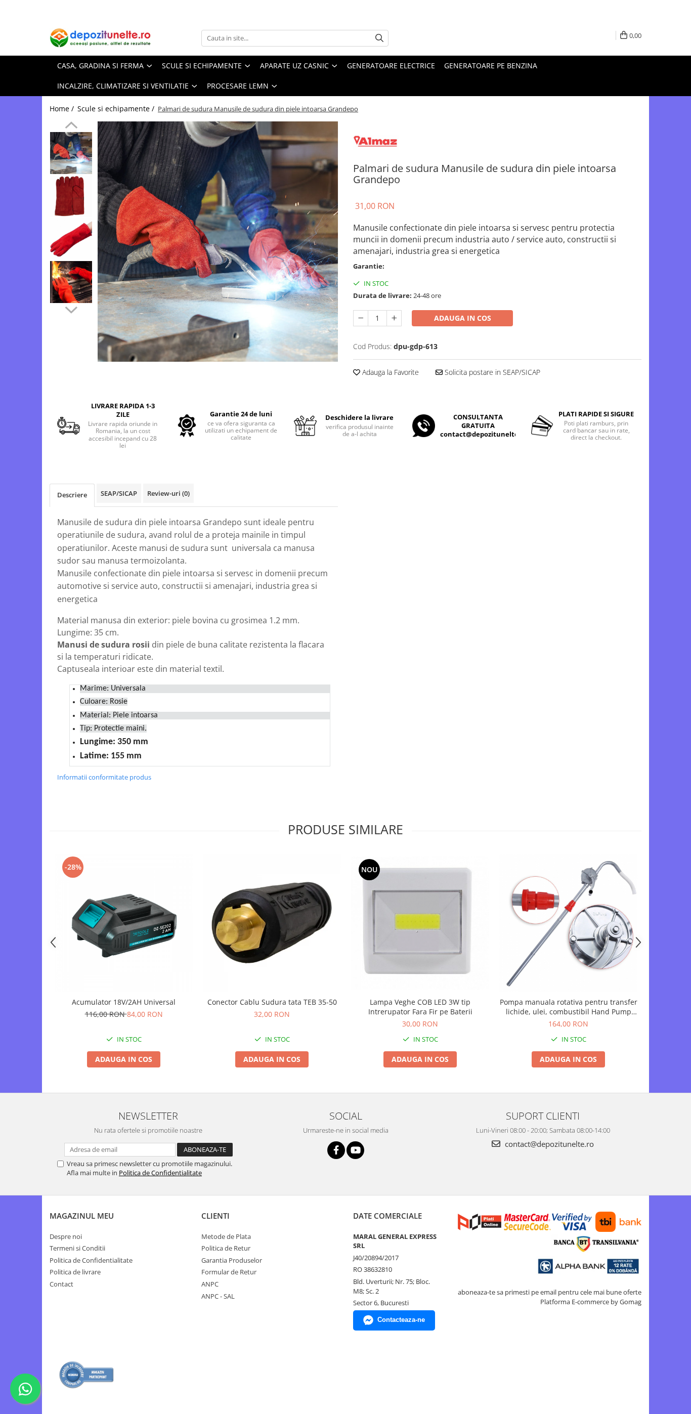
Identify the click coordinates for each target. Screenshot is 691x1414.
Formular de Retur (228, 1271)
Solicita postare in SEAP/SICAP (491, 372)
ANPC (210, 1284)
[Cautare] (379, 38)
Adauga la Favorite (389, 372)
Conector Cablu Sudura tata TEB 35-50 (272, 1002)
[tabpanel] (218, 241)
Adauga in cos (462, 318)
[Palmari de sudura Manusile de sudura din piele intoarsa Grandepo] (218, 241)
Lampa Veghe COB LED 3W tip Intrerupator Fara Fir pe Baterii (420, 1006)
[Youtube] (355, 1150)
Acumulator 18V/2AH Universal (124, 1002)
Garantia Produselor (231, 1260)
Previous (71, 126)
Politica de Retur (225, 1248)
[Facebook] (336, 1150)
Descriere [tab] (72, 494)
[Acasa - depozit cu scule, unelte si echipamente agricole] (100, 38)
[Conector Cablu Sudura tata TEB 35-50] (272, 923)
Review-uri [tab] (168, 493)
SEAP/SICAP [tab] (119, 493)
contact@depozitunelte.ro (548, 1144)
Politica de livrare (75, 1271)
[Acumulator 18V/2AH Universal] (124, 923)
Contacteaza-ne (401, 1319)
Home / (63, 108)
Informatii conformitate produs (104, 777)
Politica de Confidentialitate (160, 1172)
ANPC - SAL (218, 1296)
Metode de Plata (226, 1236)
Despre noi (66, 1236)
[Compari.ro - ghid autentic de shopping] (87, 1375)
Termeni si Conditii (77, 1248)
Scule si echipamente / (116, 108)
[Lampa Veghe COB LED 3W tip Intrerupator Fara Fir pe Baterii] (420, 923)
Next (71, 309)
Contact (61, 1284)
